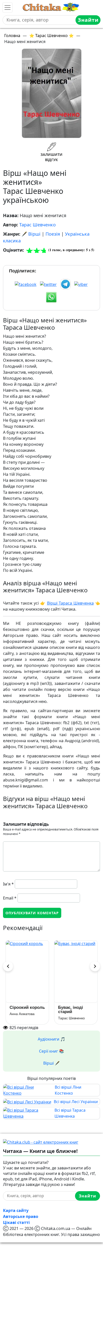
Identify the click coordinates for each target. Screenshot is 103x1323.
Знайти (88, 20)
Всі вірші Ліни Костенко (68, 1090)
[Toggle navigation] (7, 8)
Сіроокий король (27, 1007)
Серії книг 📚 (51, 1051)
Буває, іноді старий (70, 1009)
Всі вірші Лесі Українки (76, 1101)
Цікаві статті (16, 1222)
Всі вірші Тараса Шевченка (70, 1113)
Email (9, 898)
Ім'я (8, 884)
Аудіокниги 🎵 (51, 1039)
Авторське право (20, 1216)
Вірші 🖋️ (51, 1063)
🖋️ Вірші (31, 234)
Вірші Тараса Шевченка (70, 603)
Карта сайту (15, 1210)
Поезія (53, 234)
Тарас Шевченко (37, 225)
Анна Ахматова (22, 1014)
